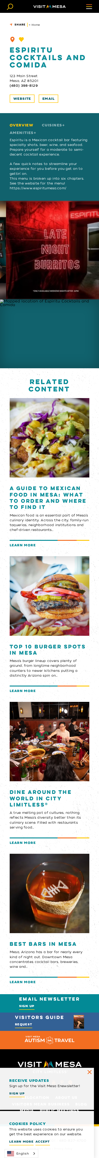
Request (23, 1024)
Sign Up (27, 1006)
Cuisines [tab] (52, 125)
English (22, 1153)
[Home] (49, 6)
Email (48, 99)
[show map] (12, 39)
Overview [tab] (21, 125)
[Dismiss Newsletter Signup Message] (89, 1072)
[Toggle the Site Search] (10, 6)
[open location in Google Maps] (49, 333)
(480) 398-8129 (24, 85)
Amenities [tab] (22, 133)
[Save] (21, 39)
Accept (42, 1141)
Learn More (21, 1141)
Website (22, 99)
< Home (34, 24)
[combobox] (21, 1153)
